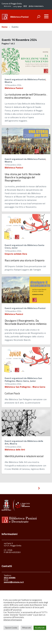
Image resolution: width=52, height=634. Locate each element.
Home (5, 26)
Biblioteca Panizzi (19, 17)
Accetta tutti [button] (40, 627)
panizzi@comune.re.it (14, 581)
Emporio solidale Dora (16, 253)
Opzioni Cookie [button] (11, 627)
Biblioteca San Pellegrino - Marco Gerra (25, 386)
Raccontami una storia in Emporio (25, 260)
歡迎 (25, 6)
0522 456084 (9, 577)
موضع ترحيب (17, 6)
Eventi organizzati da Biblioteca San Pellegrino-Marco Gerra (23, 379)
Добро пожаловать (36, 6)
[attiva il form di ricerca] (38, 16)
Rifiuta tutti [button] (26, 627)
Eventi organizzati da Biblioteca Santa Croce (24, 246)
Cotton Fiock (12, 393)
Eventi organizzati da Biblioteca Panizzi (25, 79)
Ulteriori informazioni (12, 620)
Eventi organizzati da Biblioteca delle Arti (24, 442)
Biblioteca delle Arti (15, 449)
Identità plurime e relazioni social (24, 456)
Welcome (7, 6)
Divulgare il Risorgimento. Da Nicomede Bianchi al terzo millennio (26, 322)
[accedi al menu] (46, 16)
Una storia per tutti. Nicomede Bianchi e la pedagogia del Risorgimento (22, 177)
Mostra (8, 82)
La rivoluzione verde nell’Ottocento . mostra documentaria (26, 96)
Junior (15, 247)
